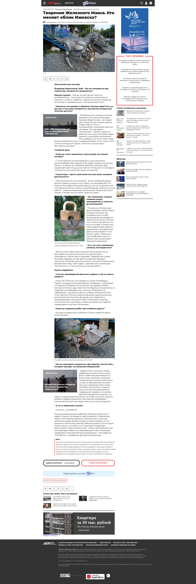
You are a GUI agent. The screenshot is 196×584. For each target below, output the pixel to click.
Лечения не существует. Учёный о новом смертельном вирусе (138, 112)
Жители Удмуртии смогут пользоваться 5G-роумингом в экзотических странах (134, 99)
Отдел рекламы (105, 542)
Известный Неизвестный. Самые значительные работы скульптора (65, 505)
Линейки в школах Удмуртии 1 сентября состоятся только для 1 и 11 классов (135, 89)
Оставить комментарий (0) (98, 463)
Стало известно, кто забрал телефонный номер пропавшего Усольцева (137, 193)
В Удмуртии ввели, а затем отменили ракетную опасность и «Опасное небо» (135, 62)
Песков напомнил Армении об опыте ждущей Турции (139, 162)
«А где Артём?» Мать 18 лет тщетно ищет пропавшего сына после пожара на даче (138, 120)
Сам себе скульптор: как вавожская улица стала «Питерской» (61, 498)
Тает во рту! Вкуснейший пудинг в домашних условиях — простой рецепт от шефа (138, 135)
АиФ (44, 73)
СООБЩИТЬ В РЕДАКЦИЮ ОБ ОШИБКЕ (123, 545)
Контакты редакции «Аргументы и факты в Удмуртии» (77, 542)
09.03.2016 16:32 (48, 9)
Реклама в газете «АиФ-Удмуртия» (125, 542)
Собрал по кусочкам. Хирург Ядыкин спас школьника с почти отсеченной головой (139, 150)
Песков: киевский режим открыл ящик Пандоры (137, 177)
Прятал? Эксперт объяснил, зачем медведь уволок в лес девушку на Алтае (138, 142)
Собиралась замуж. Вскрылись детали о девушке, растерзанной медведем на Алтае (138, 127)
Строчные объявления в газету (97, 545)
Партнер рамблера (78, 575)
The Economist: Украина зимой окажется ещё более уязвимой (136, 185)
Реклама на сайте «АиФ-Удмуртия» (70, 545)
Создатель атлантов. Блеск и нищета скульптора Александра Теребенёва (100, 498)
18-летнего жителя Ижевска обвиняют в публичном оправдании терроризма (135, 80)
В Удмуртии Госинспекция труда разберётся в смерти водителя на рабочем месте (134, 71)
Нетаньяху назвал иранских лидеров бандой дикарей (139, 170)
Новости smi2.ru (50, 535)
